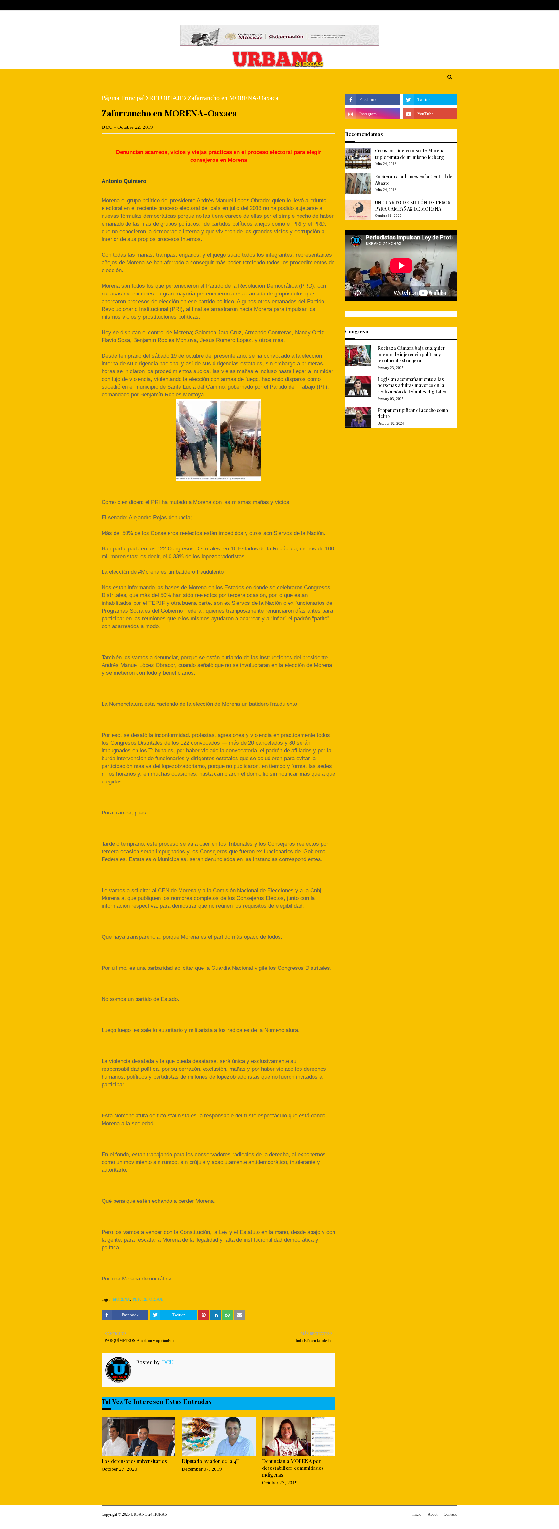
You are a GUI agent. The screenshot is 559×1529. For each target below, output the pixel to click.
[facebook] (425, 5)
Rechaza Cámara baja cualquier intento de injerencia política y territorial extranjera (411, 354)
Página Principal (123, 97)
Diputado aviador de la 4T (211, 1461)
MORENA (121, 1299)
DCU (107, 127)
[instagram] (445, 5)
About (126, 5)
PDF (136, 1299)
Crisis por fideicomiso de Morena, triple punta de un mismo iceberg (410, 154)
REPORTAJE (166, 97)
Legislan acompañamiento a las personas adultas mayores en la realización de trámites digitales (412, 385)
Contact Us (150, 5)
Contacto (450, 1514)
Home (108, 5)
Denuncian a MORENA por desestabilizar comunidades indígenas (292, 1468)
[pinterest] (454, 5)
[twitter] (434, 5)
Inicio (416, 1514)
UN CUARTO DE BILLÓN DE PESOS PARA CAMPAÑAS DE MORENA (412, 205)
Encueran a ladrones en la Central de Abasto (414, 179)
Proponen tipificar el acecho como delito (413, 413)
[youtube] (430, 113)
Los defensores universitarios (134, 1461)
